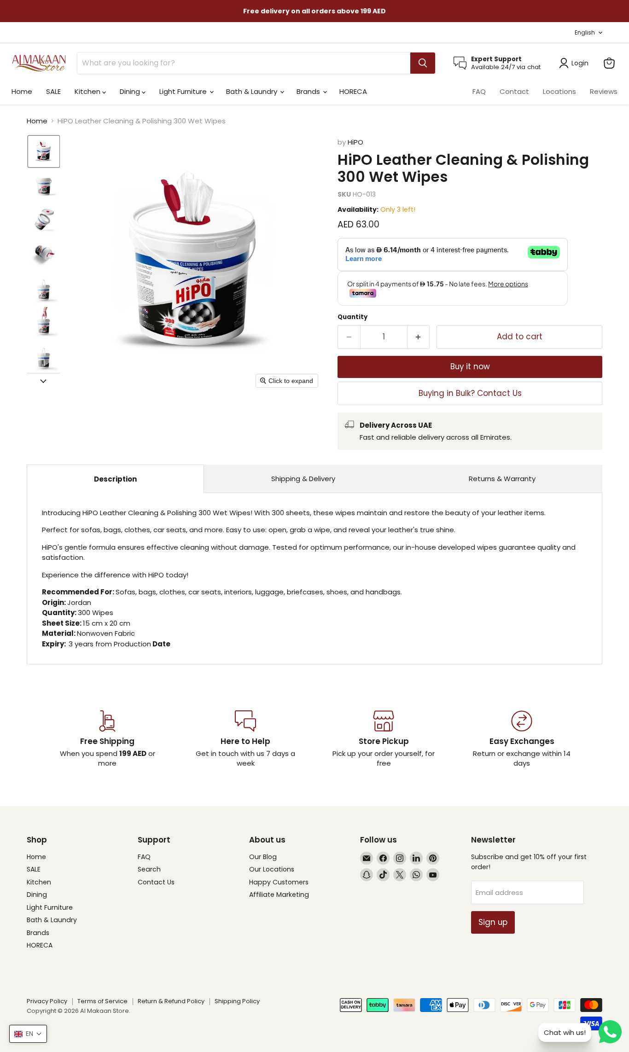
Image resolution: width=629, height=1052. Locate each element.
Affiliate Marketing (279, 894)
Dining (131, 91)
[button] (43, 151)
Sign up (492, 922)
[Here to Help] (245, 739)
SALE (53, 91)
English (585, 32)
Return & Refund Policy (171, 1001)
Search (149, 869)
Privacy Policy (47, 1001)
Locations (559, 91)
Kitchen (88, 91)
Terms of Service (102, 1001)
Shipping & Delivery (303, 478)
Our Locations (271, 869)
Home (22, 91)
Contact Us (156, 882)
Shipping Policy (237, 1001)
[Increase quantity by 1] (419, 337)
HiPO (355, 142)
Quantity (352, 317)
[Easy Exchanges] (522, 739)
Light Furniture (184, 91)
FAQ (479, 91)
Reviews (603, 91)
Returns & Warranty (502, 478)
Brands (309, 91)
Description (115, 479)
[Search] (422, 63)
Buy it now (470, 366)
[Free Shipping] (107, 739)
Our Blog (263, 856)
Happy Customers (279, 882)
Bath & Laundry (252, 91)
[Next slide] (43, 380)
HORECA (353, 91)
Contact (514, 91)
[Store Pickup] (383, 739)
